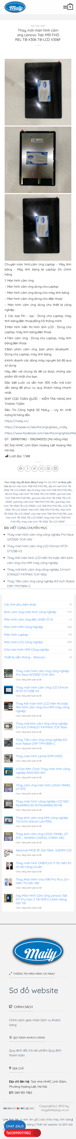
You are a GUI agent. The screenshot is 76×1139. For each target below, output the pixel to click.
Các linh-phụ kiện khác (20, 604)
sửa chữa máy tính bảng (56, 1119)
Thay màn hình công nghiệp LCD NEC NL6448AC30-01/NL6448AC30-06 (42, 803)
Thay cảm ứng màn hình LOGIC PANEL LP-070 (43, 787)
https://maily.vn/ (17, 421)
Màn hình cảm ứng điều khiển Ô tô (28, 619)
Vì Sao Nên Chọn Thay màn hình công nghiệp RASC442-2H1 (43, 770)
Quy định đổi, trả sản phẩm (28, 1050)
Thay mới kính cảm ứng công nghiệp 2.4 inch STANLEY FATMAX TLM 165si (42, 725)
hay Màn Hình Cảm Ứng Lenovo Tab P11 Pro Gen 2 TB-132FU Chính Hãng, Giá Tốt (41, 899)
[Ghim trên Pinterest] (48, 468)
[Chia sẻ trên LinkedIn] (55, 468)
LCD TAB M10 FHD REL (49, 505)
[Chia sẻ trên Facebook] (27, 468)
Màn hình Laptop (16, 635)
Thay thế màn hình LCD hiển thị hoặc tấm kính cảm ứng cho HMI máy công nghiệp (42, 707)
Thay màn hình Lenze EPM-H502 (39, 756)
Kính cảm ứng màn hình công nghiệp (30, 612)
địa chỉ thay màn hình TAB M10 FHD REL (49, 490)
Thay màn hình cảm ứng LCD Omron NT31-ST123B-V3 (42, 689)
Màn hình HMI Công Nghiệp (23, 627)
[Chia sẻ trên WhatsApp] (20, 468)
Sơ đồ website (33, 990)
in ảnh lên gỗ (28, 1119)
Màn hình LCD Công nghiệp (23, 642)
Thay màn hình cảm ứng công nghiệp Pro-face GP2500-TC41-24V (42, 673)
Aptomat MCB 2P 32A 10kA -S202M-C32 (44, 850)
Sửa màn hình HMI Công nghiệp (26, 649)
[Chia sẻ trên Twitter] (34, 468)
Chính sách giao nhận (24, 1020)
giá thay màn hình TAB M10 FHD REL (34, 501)
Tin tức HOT (38, 25)
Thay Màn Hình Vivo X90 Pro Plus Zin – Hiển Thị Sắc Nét (43, 881)
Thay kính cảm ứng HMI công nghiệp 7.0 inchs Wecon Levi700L (42, 819)
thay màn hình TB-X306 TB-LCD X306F (43, 521)
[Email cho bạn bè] (41, 468)
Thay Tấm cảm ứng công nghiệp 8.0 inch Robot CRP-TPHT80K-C (41, 741)
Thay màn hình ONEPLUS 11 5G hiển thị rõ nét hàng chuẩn (43, 865)
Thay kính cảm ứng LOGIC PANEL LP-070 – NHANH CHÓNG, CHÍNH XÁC (42, 835)
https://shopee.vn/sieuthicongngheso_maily (36, 427)
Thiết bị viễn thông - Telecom (24, 657)
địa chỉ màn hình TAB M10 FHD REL (28, 486)
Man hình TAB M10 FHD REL (44, 509)
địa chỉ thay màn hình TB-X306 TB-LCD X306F (30, 493)
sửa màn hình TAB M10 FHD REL (49, 513)
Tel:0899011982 (18, 1133)
